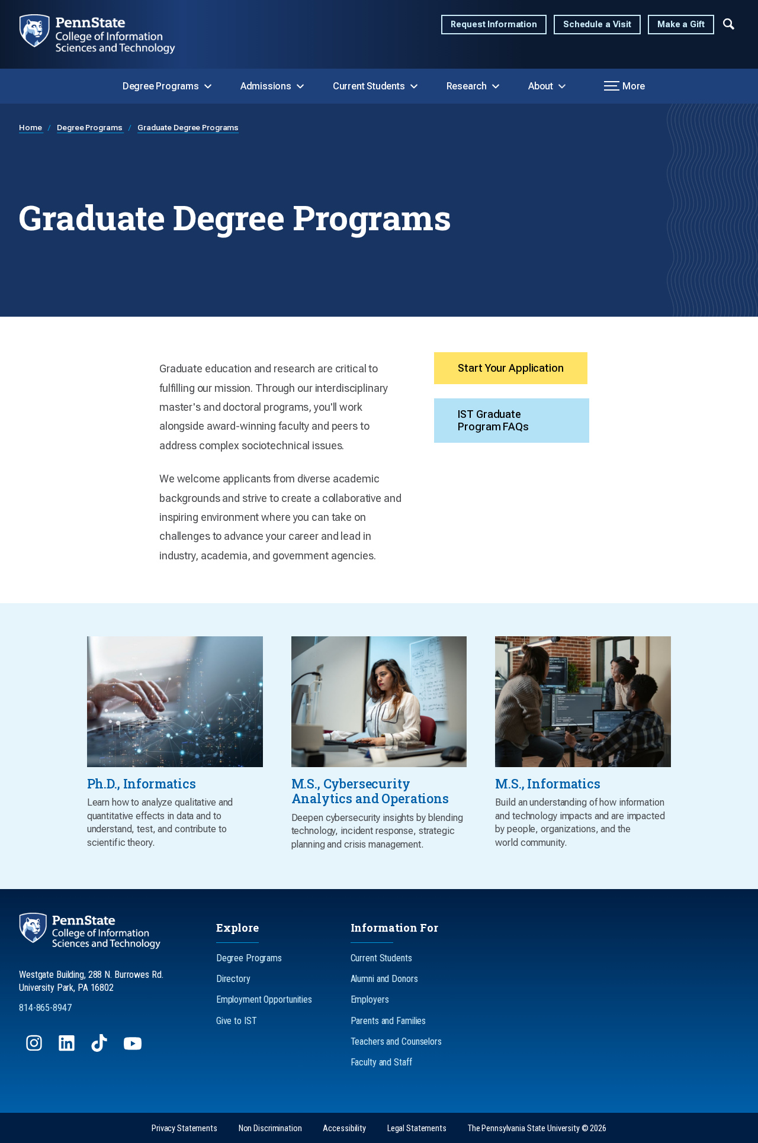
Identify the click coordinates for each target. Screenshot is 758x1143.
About (540, 86)
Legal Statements (417, 1128)
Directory (233, 978)
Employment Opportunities (264, 999)
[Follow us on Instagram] (35, 1048)
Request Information (494, 25)
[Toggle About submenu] (562, 86)
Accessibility (344, 1128)
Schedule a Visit (597, 25)
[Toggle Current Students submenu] (414, 86)
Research (467, 86)
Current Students (369, 86)
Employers (370, 999)
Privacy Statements (184, 1128)
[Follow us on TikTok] (100, 1048)
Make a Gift (681, 25)
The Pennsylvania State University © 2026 (537, 1128)
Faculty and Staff (381, 1062)
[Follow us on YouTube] (134, 1048)
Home (31, 127)
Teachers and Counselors (396, 1041)
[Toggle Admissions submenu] (300, 86)
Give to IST (236, 1020)
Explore (237, 927)
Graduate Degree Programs (188, 127)
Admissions (265, 86)
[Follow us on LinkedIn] (68, 1048)
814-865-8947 (45, 1007)
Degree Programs (161, 86)
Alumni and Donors (384, 978)
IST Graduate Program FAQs (493, 420)
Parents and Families (388, 1020)
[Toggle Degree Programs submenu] (208, 86)
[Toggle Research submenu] (496, 86)
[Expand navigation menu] (728, 23)
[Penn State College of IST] (107, 34)
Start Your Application (510, 368)
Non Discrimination (270, 1128)
